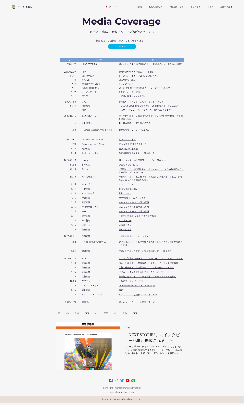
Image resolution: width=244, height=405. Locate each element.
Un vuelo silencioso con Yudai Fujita (137, 286)
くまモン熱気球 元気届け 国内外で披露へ (138, 216)
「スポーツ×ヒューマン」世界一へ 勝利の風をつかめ (145, 110)
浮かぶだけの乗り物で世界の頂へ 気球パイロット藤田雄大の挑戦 (150, 64)
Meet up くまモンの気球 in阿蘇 (134, 202)
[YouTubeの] (127, 380)
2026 (135, 313)
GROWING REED (127, 80)
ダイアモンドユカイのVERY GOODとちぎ (139, 76)
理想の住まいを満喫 (128, 149)
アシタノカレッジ (127, 184)
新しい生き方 (125, 229)
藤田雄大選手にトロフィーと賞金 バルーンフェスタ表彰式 (147, 277)
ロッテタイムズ (126, 84)
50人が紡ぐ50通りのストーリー (134, 144)
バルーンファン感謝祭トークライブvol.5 (138, 295)
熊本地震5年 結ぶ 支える (132, 198)
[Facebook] (111, 380)
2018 (67, 313)
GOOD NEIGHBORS (128, 165)
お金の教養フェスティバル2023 (134, 130)
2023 (115, 313)
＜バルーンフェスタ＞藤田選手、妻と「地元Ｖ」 (142, 272)
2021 (96, 313)
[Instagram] (116, 380)
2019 (77, 313)
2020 (87, 313)
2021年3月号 (125, 220)
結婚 (121, 290)
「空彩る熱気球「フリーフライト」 (136, 236)
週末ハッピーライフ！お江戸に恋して (137, 302)
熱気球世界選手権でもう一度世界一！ (137, 153)
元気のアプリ (125, 225)
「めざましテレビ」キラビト (132, 281)
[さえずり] (122, 380)
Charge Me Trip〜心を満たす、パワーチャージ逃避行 (144, 88)
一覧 (58, 313)
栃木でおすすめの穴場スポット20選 (136, 72)
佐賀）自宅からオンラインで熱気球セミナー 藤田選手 (145, 251)
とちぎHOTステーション (130, 92)
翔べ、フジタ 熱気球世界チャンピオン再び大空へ (143, 160)
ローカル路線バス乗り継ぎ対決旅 (135, 123)
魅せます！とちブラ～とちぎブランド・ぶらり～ (142, 102)
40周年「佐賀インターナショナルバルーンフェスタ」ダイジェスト (151, 258)
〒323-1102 (108, 388)
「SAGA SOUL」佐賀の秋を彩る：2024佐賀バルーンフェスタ (148, 106)
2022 (106, 313)
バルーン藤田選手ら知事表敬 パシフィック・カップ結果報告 (148, 263)
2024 (125, 313)
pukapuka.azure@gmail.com (122, 392)
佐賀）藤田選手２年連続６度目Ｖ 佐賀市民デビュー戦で (146, 267)
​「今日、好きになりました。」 (133, 96)
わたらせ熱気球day (128, 189)
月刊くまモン (125, 193)
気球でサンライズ (127, 140)
